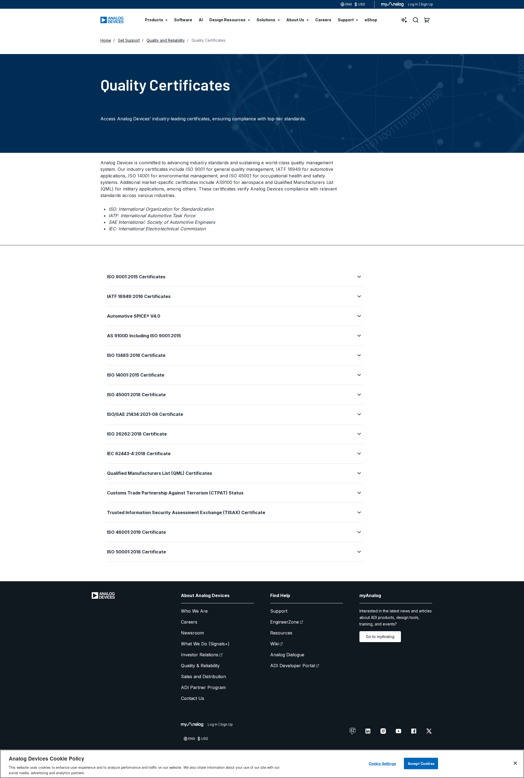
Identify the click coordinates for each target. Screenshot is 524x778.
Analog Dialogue (287, 654)
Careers (189, 622)
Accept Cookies (421, 763)
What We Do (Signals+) (205, 643)
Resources (281, 633)
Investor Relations (199, 654)
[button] (234, 280)
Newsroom (192, 633)
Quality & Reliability (200, 665)
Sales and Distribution (203, 676)
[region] (262, 764)
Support (278, 611)
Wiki (274, 643)
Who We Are (194, 611)
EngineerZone (284, 622)
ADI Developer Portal (292, 665)
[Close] (515, 763)
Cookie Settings (382, 763)
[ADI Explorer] (404, 19)
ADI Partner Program (203, 687)
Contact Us (192, 698)
